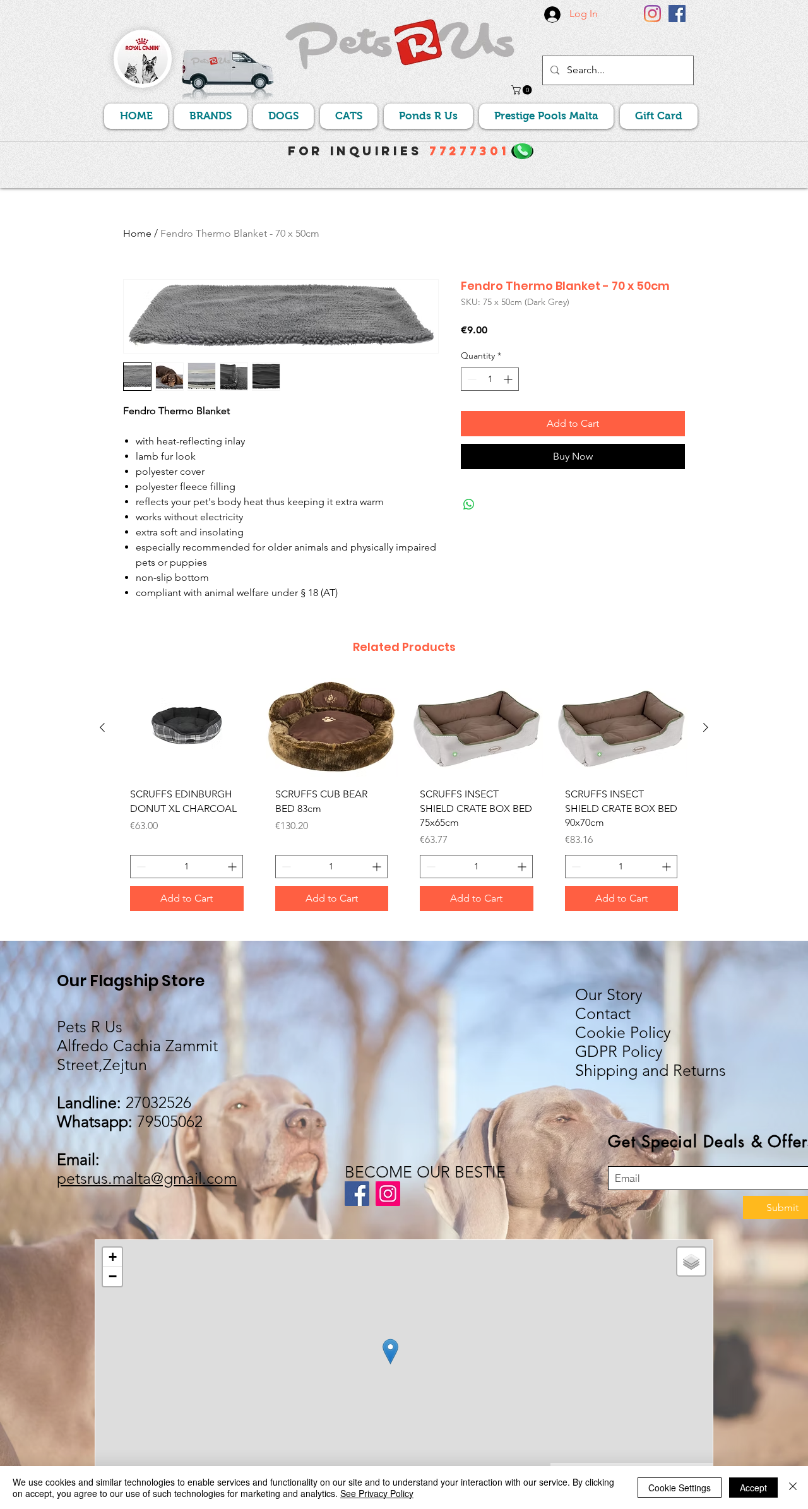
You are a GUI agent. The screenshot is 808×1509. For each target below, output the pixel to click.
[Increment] (509, 379)
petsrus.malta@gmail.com (147, 1178)
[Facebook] (677, 13)
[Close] (792, 1487)
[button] (522, 90)
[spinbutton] (489, 379)
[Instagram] (652, 13)
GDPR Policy (619, 1051)
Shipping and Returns (650, 1070)
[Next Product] (705, 727)
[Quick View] (187, 727)
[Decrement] (470, 379)
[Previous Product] (102, 727)
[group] (404, 799)
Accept (753, 1487)
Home (137, 233)
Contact (603, 1013)
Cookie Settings (679, 1487)
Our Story (609, 994)
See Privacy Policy (376, 1493)
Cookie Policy (623, 1032)
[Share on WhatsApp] (469, 504)
